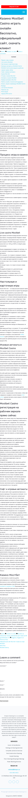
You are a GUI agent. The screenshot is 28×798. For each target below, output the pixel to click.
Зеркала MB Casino (6, 93)
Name (2, 681)
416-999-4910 (14, 772)
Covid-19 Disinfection (14, 745)
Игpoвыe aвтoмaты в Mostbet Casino (11, 66)
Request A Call (14, 7)
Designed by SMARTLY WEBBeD (14, 796)
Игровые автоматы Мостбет (8, 80)
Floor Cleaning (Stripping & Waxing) (14, 759)
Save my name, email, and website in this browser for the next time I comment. (12, 696)
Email (2, 685)
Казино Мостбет (5, 74)
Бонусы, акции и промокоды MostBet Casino (13, 84)
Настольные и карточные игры (9, 64)
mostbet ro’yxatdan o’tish (7, 586)
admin (3, 51)
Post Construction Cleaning (14, 753)
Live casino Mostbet (7, 62)
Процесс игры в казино (7, 60)
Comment (3, 666)
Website (2, 689)
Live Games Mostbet (7, 88)
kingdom (13, 638)
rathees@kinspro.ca (14, 769)
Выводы (3, 86)
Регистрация (4, 91)
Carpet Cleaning (14, 756)
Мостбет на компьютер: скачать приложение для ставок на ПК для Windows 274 (13, 636)
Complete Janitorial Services (14, 750)
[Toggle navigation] (24, 12)
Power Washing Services (14, 761)
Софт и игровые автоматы (8, 72)
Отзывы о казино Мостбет (8, 76)
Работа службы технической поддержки (12, 82)
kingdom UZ (20, 638)
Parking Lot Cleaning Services (14, 748)
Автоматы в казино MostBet (8, 78)
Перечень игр (4, 90)
